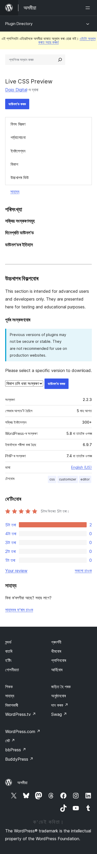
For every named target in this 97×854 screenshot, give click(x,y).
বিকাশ (14, 164)
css (52, 479)
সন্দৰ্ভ (8, 642)
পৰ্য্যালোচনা (18, 137)
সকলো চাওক (83, 570)
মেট (10, 740)
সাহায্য (14, 191)
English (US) (81, 467)
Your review (16, 570)
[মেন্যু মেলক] (88, 8)
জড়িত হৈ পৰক (61, 686)
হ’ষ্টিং (8, 660)
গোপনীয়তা (12, 669)
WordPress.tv (20, 714)
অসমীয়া (22, 782)
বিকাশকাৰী (11, 705)
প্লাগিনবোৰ (58, 660)
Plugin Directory (19, 23)
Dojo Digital (16, 89)
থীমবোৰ (56, 651)
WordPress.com (22, 731)
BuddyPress (19, 759)
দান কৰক (59, 705)
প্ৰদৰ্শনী (56, 642)
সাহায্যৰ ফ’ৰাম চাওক (19, 609)
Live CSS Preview (29, 81)
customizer (67, 479)
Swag (59, 714)
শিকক (9, 686)
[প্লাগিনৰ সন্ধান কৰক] (60, 59)
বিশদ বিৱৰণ (18, 124)
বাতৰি (8, 651)
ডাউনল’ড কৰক (17, 104)
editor (85, 479)
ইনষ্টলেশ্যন (18, 151)
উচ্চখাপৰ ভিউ (20, 177)
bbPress (15, 749)
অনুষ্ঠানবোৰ (58, 695)
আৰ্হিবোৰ (56, 669)
